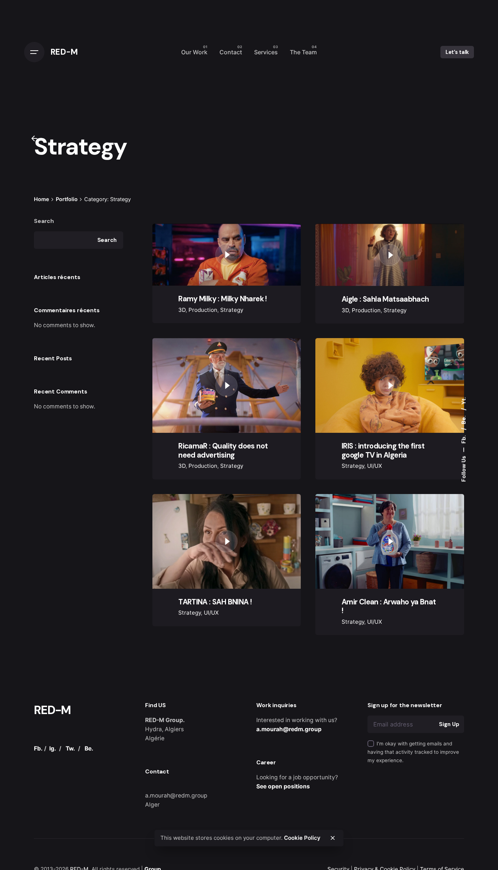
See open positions (283, 786)
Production (202, 309)
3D (182, 309)
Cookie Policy (302, 837)
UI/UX (374, 465)
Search (44, 221)
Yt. (463, 401)
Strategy (231, 309)
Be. (463, 419)
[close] (332, 838)
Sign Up (449, 724)
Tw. (70, 748)
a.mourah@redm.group (289, 729)
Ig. (52, 748)
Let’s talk (457, 52)
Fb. (463, 439)
